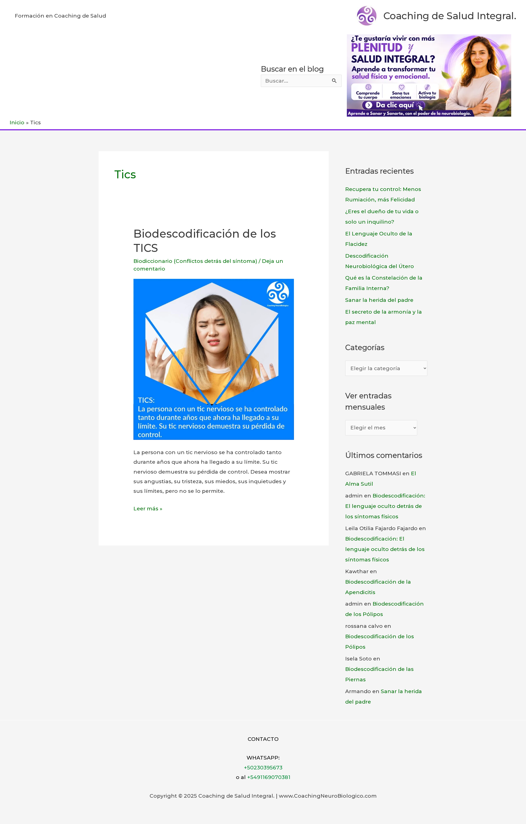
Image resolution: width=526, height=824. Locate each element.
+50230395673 (263, 767)
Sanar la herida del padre (379, 300)
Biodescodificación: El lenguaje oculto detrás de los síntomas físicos (385, 506)
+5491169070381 (268, 777)
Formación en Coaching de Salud (60, 16)
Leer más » (147, 509)
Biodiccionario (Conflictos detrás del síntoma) (195, 261)
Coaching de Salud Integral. (449, 16)
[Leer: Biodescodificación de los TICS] (213, 359)
